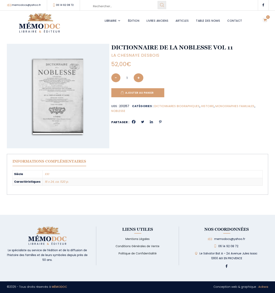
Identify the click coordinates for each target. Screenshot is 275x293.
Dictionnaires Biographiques (177, 106)
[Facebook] (133, 121)
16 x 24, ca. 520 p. (56, 182)
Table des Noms (208, 21)
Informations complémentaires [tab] (49, 161)
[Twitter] (142, 121)
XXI (47, 174)
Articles (182, 21)
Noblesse (118, 111)
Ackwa (263, 287)
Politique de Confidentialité (138, 253)
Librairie (111, 21)
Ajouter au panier (139, 93)
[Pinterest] (160, 121)
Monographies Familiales (234, 106)
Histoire (207, 106)
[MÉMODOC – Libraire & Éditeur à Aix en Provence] (39, 25)
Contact (234, 21)
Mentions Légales (137, 239)
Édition (134, 21)
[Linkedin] (151, 121)
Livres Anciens (157, 21)
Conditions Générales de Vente (137, 246)
